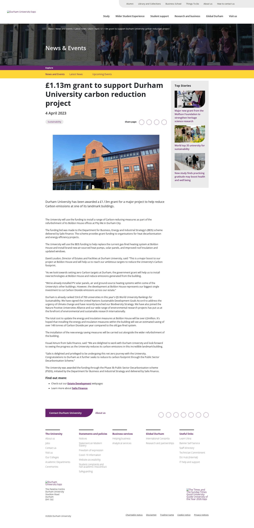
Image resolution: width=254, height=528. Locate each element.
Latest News (76, 74)
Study (106, 16)
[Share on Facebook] (156, 122)
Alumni (129, 3)
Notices (83, 438)
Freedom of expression (91, 450)
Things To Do (192, 3)
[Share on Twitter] (149, 122)
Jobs (47, 443)
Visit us (233, 16)
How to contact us (226, 3)
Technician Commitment (192, 452)
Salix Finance (79, 388)
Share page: (131, 122)
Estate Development (79, 383)
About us (208, 3)
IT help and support (189, 462)
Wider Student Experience (130, 16)
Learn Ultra (185, 438)
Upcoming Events (102, 74)
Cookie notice (183, 514)
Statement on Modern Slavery (90, 444)
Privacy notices (201, 514)
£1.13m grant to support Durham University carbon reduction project (135, 28)
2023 (90, 28)
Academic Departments (57, 462)
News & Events (65, 48)
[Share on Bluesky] (141, 123)
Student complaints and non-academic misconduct (93, 465)
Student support (159, 16)
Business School (173, 3)
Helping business (121, 438)
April (97, 28)
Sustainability (54, 121)
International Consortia (157, 438)
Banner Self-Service (189, 443)
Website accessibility (90, 459)
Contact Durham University (65, 413)
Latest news (80, 28)
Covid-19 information (90, 455)
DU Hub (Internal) (188, 457)
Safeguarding (86, 471)
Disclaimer (151, 514)
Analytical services (121, 443)
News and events (64, 28)
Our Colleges (52, 457)
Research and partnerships (160, 443)
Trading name (167, 514)
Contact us (50, 448)
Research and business (187, 16)
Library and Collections (149, 3)
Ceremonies (51, 466)
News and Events (55, 74)
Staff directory (186, 448)
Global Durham (214, 16)
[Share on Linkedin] (164, 122)
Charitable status (134, 514)
